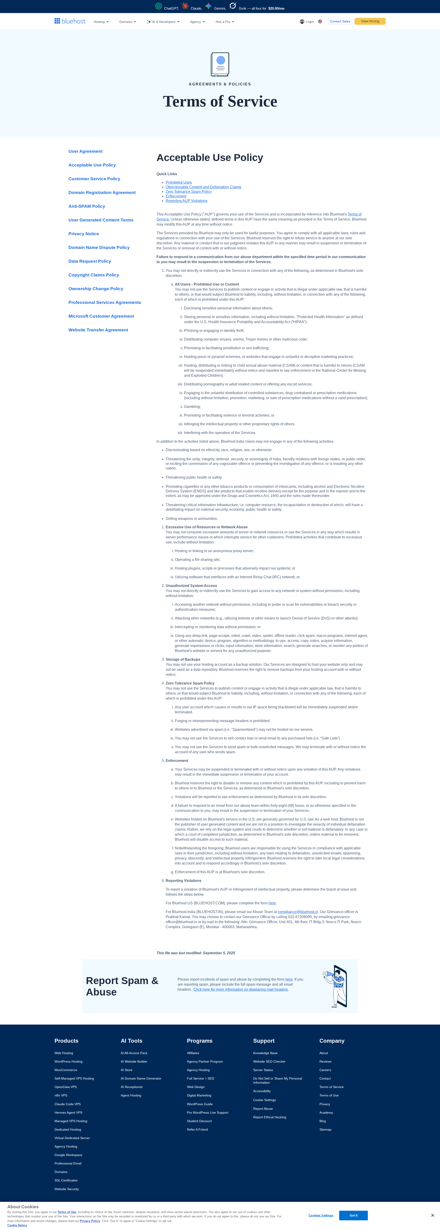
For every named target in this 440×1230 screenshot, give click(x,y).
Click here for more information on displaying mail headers (240, 989)
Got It (354, 1215)
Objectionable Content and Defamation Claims (203, 187)
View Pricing (370, 21)
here (272, 903)
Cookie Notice (17, 1225)
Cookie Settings (264, 1100)
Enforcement (176, 196)
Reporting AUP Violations (186, 201)
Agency (195, 22)
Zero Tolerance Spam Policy (189, 192)
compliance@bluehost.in (298, 912)
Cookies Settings (321, 1215)
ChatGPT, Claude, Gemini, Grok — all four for (223, 8)
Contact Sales (340, 21)
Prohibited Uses (179, 182)
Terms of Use (67, 1212)
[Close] (433, 1215)
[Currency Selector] (320, 21)
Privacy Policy (90, 1221)
